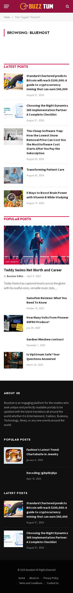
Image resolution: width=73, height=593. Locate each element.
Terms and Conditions (30, 583)
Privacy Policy (50, 578)
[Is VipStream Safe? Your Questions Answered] (13, 360)
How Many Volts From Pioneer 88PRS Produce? (47, 319)
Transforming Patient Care (45, 169)
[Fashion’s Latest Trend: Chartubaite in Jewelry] (13, 455)
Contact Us (52, 583)
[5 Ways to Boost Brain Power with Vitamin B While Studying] (13, 198)
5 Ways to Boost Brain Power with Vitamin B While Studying (47, 195)
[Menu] (6, 6)
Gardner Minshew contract (45, 339)
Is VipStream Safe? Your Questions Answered (43, 356)
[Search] (67, 6)
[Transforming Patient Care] (13, 175)
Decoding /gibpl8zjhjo (41, 473)
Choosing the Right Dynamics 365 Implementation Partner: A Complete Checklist (47, 110)
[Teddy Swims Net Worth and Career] (36, 245)
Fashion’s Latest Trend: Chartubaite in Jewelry (42, 452)
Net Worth (11, 261)
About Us (34, 578)
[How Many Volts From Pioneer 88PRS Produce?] (13, 323)
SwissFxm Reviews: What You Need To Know (46, 300)
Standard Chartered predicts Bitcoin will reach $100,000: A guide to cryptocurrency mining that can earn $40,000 (47, 82)
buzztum (31, 570)
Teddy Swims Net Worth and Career (33, 270)
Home (21, 578)
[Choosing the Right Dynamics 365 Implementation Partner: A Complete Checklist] (13, 111)
